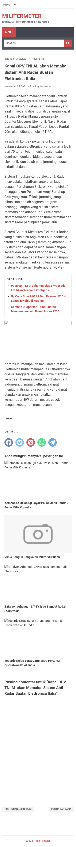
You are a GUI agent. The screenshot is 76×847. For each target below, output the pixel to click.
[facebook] (8, 442)
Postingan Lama (61, 809)
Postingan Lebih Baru (18, 809)
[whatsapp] (41, 442)
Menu (8, 32)
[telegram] (52, 442)
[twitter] (19, 442)
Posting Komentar (40, 86)
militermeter (22, 16)
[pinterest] (30, 442)
